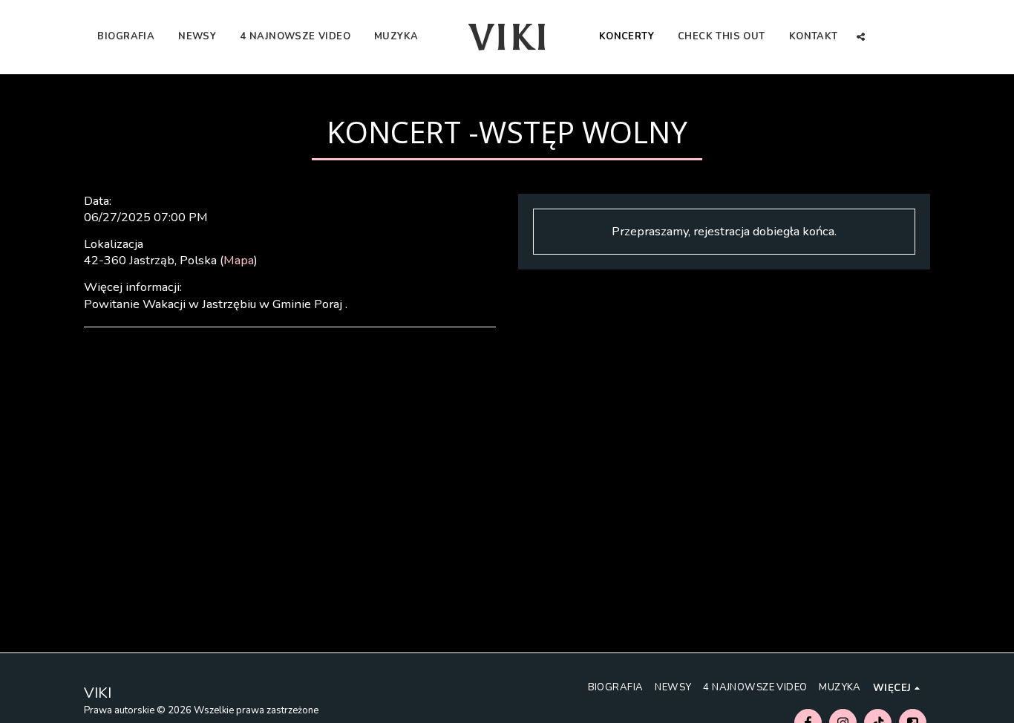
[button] (861, 37)
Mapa (238, 260)
